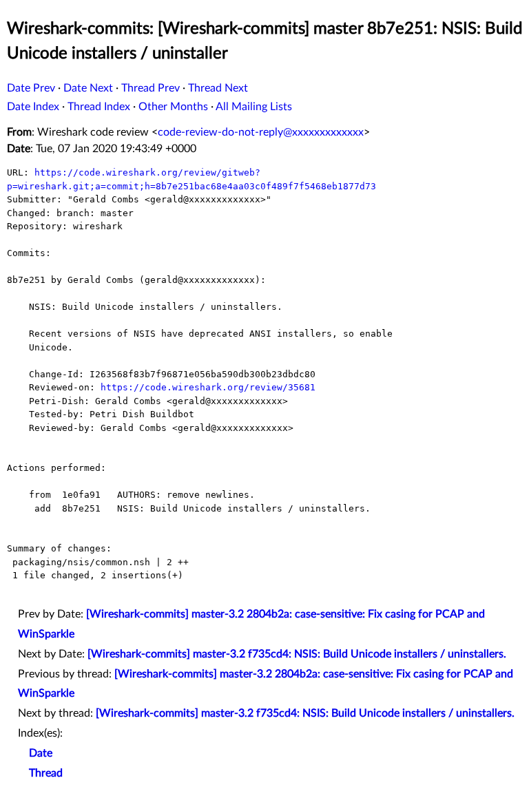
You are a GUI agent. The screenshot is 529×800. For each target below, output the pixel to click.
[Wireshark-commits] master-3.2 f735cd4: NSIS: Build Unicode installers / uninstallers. (296, 654)
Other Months (173, 106)
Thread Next (218, 88)
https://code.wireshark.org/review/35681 (208, 387)
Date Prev (31, 88)
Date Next (88, 88)
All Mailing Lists (254, 106)
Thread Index (99, 106)
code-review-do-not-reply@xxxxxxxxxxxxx (261, 132)
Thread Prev (150, 88)
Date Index (33, 106)
